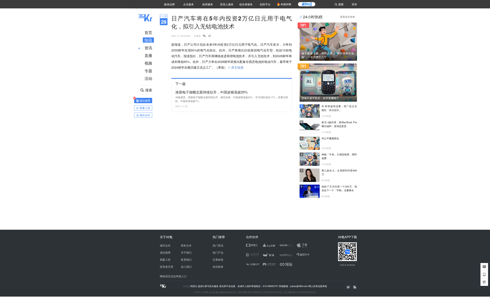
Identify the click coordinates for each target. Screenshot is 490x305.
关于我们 (186, 252)
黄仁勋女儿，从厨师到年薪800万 (339, 172)
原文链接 (237, 66)
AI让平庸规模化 (330, 138)
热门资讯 (218, 245)
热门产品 (218, 252)
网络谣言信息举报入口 (173, 276)
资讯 (148, 47)
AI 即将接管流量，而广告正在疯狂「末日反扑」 (339, 108)
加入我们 (186, 266)
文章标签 (218, 259)
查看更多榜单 (347, 17)
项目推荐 (165, 252)
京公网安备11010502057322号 (300, 292)
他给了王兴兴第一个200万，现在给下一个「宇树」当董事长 (339, 188)
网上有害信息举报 (318, 286)
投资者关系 (166, 266)
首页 (148, 32)
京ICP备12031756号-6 (249, 292)
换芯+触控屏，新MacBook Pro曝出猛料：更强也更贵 (339, 124)
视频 (148, 63)
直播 (148, 55)
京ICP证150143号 (272, 292)
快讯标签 (218, 266)
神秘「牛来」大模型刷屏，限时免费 (339, 156)
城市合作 (165, 245)
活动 (148, 78)
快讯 (148, 40)
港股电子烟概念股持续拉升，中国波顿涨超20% (211, 92)
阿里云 (194, 286)
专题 (148, 70)
